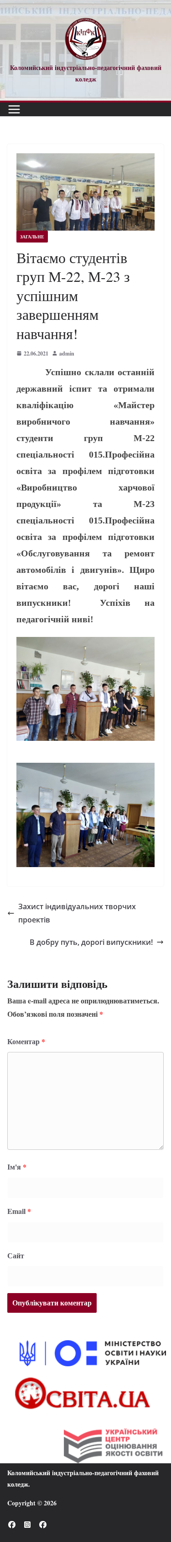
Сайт (15, 1255)
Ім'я (16, 1166)
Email (19, 1211)
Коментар (26, 1041)
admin (66, 353)
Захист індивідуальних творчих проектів (77, 913)
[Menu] (14, 109)
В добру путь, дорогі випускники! (91, 942)
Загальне (32, 236)
